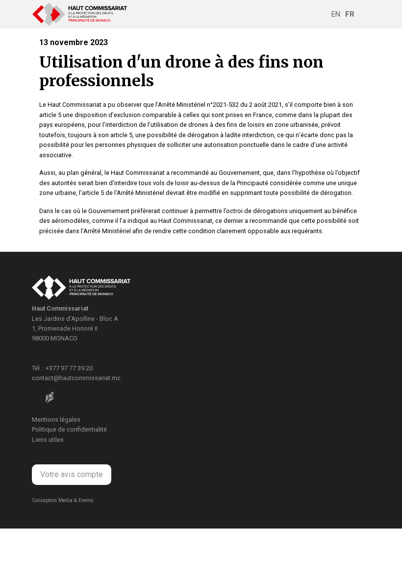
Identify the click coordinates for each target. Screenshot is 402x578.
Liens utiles (48, 439)
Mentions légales (56, 419)
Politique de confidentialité (69, 429)
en (335, 14)
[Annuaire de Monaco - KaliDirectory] (49, 397)
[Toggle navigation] (363, 14)
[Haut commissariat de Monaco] (81, 288)
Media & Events (76, 500)
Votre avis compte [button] (71, 474)
